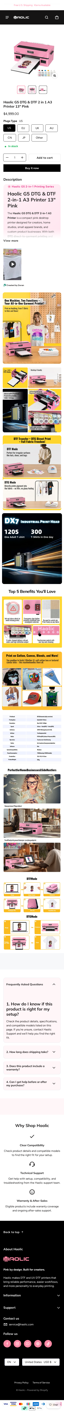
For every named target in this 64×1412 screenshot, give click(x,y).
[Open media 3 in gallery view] (43, 90)
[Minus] (7, 157)
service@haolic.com (21, 1324)
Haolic (21, 1390)
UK (37, 128)
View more (10, 240)
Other (39, 137)
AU (51, 128)
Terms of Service (41, 1382)
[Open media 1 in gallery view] (21, 90)
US (9, 128)
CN (10, 137)
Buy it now (32, 168)
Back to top (11, 1232)
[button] (46, 17)
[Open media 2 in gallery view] (32, 90)
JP (23, 137)
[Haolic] (21, 17)
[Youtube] (27, 1343)
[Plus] (22, 157)
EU (23, 128)
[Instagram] (17, 1343)
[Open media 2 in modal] (32, 53)
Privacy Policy (21, 1382)
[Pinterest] (38, 1343)
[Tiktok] (48, 1343)
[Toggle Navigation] (7, 17)
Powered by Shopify (37, 1390)
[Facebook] (7, 1343)
